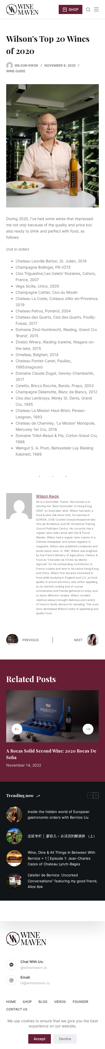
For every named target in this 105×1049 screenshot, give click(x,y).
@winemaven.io (33, 967)
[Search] (88, 10)
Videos (60, 1002)
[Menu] (96, 9)
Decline (65, 1039)
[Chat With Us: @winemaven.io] (11, 965)
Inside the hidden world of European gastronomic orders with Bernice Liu (58, 814)
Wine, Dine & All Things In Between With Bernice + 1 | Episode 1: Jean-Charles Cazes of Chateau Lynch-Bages (61, 858)
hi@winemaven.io (35, 983)
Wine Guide (15, 71)
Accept (40, 1039)
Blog (42, 1002)
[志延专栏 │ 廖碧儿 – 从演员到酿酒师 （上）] (14, 836)
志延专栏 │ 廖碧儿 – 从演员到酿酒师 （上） (62, 836)
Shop (27, 1002)
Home (11, 1002)
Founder (80, 1002)
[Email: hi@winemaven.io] (11, 980)
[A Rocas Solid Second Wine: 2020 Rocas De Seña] (52, 716)
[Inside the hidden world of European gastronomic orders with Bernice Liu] (14, 815)
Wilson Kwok (47, 496)
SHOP (73, 9)
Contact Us (16, 1009)
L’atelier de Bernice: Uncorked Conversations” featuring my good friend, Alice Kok (62, 881)
